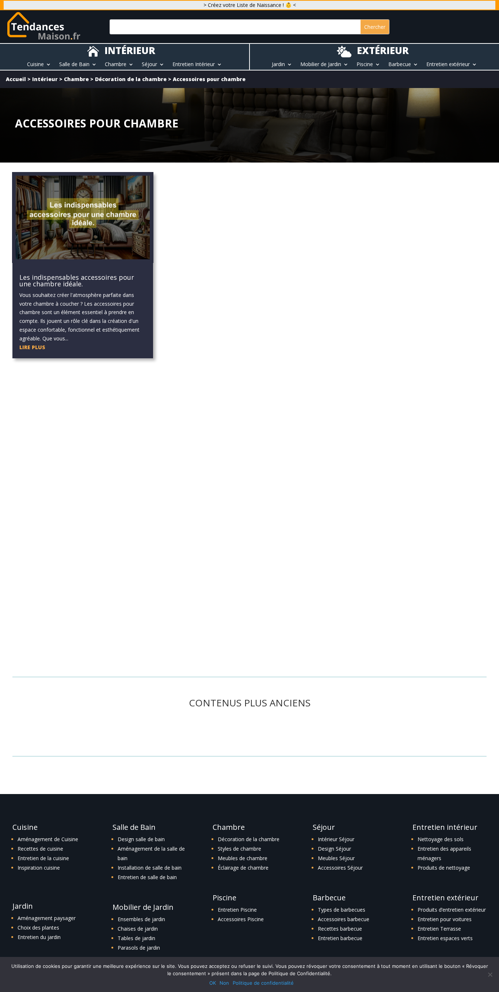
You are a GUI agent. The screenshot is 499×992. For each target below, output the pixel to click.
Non (224, 983)
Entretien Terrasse (439, 928)
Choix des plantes (38, 927)
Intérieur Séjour (336, 839)
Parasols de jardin (139, 947)
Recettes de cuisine (40, 848)
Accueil (16, 79)
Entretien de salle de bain (147, 877)
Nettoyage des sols (441, 839)
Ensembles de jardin (141, 919)
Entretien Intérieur (193, 65)
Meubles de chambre (242, 858)
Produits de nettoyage (444, 867)
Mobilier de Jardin (320, 65)
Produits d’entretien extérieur (452, 909)
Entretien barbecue (340, 938)
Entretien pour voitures (445, 919)
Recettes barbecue (340, 928)
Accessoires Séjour (340, 867)
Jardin (278, 65)
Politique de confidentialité (263, 983)
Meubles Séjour (336, 858)
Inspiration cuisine (39, 867)
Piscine (365, 65)
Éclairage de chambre (243, 867)
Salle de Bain (74, 65)
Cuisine (35, 65)
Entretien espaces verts (445, 938)
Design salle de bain (141, 839)
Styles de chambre (239, 848)
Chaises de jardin (138, 928)
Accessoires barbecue (343, 919)
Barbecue (399, 65)
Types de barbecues (341, 909)
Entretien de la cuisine (43, 858)
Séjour (149, 65)
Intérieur (45, 79)
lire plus (32, 347)
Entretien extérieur (448, 65)
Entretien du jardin (39, 937)
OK (212, 983)
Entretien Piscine (237, 909)
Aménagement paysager (47, 918)
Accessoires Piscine (241, 919)
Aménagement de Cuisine (48, 839)
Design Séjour (334, 848)
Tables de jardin (136, 938)
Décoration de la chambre (131, 79)
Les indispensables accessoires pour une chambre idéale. (76, 280)
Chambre (115, 65)
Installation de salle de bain (150, 867)
